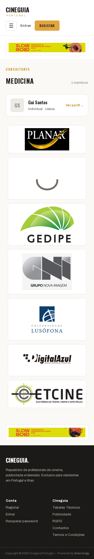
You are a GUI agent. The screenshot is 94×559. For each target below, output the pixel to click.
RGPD (57, 521)
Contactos (60, 528)
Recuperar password (22, 521)
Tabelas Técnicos (66, 507)
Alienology (81, 553)
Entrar (25, 26)
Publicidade (61, 514)
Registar (47, 25)
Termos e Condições (68, 535)
